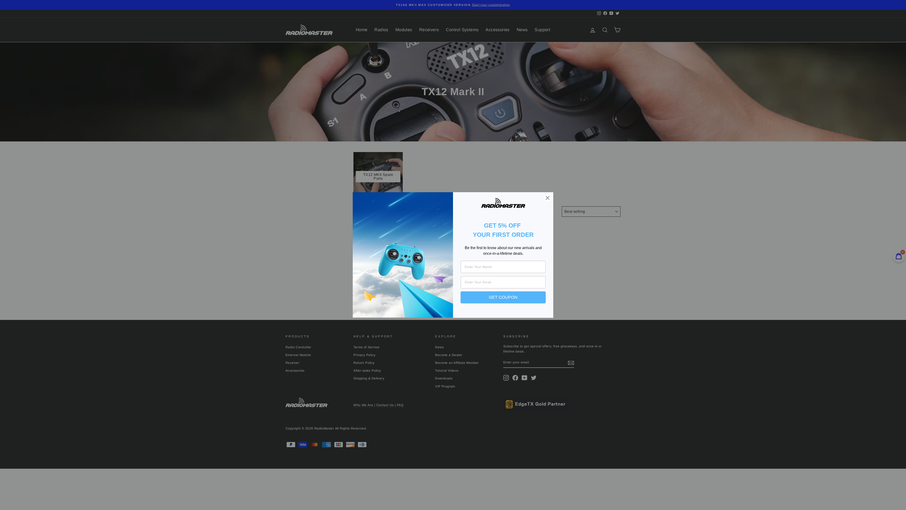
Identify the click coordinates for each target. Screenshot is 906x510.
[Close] (547, 198)
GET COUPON (503, 297)
